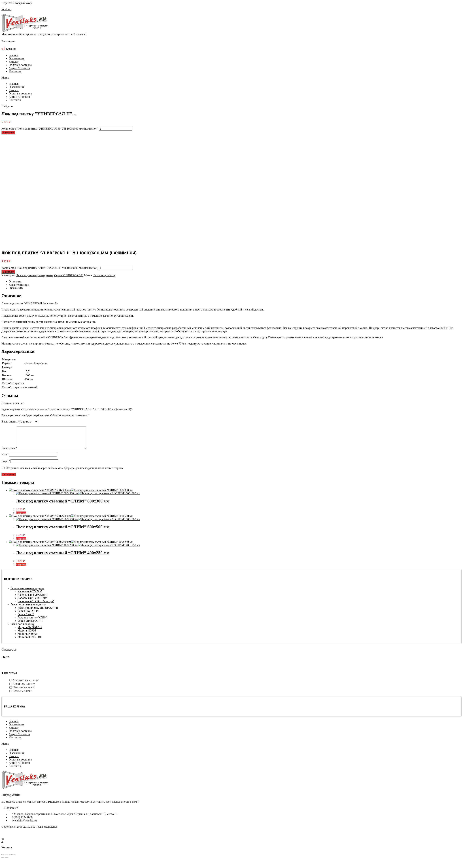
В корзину (8, 132)
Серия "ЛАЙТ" (26, 614)
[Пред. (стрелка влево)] (2, 857)
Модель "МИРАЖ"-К (30, 627)
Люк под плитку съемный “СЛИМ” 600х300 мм (62, 501)
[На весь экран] (10, 854)
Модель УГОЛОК (27, 633)
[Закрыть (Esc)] (2, 854)
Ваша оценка (10, 421)
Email (5, 461)
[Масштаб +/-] (13, 854)
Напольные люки (23, 687)
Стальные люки (22, 690)
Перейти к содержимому (16, 3)
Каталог (14, 61)
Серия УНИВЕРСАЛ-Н (68, 275)
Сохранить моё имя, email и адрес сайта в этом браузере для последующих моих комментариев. (65, 468)
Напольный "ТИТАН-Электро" (36, 601)
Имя (5, 454)
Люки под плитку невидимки (34, 275)
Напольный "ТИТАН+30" (32, 598)
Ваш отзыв (9, 448)
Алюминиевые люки (26, 680)
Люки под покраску (22, 624)
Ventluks (6, 9)
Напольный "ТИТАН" (30, 591)
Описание (15, 281)
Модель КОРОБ (27, 630)
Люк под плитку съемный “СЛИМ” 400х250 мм (62, 552)
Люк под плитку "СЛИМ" (32, 617)
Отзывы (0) (16, 288)
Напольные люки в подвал (27, 588)
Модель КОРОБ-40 (29, 637)
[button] (231, 77)
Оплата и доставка (20, 64)
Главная (13, 55)
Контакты (15, 71)
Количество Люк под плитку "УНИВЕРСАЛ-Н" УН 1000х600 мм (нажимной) (49, 128)
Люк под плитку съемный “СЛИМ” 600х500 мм (62, 527)
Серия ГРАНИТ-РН (28, 611)
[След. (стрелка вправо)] (6, 857)
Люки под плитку (104, 275)
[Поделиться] (6, 854)
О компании (16, 58)
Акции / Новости (19, 68)
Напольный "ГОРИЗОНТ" (32, 594)
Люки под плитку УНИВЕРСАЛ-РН (38, 607)
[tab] (235, 281)
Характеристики (19, 284)
